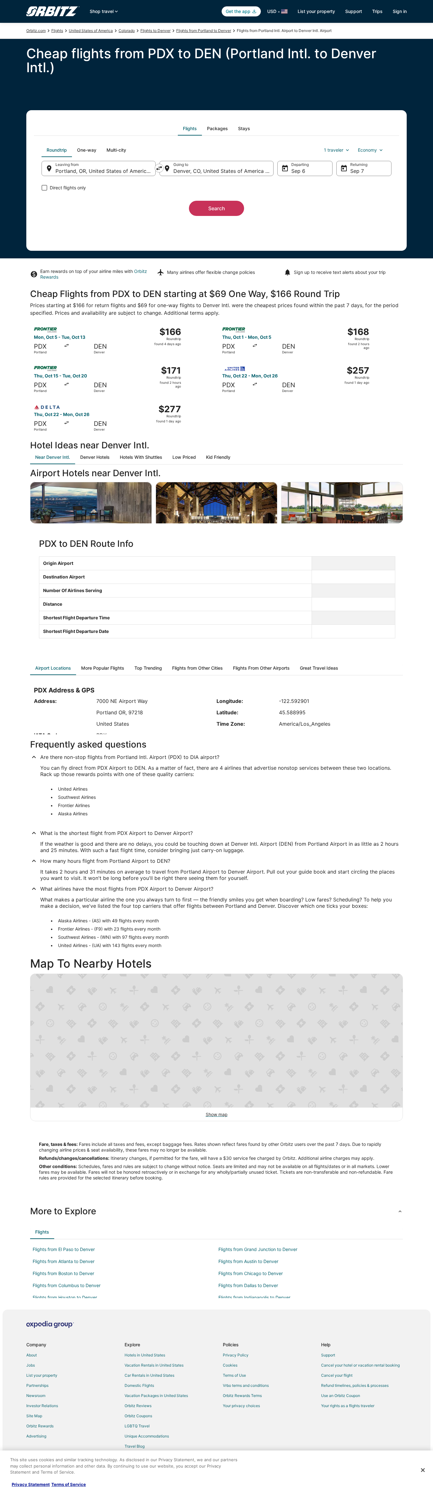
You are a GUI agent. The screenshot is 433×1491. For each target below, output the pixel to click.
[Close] (423, 1470)
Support (353, 11)
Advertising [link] (36, 1436)
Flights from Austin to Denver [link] (248, 1261)
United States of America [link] (91, 30)
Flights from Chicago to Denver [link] (250, 1273)
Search (216, 208)
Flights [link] (57, 30)
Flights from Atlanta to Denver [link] (63, 1261)
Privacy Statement (31, 1484)
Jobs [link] (30, 1365)
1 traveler (333, 150)
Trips (377, 11)
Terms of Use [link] (234, 1375)
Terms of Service (68, 1484)
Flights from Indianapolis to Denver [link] (254, 1297)
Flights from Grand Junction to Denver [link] (257, 1249)
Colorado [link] (127, 30)
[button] (216, 1211)
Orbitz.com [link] (36, 30)
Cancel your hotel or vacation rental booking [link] (360, 1365)
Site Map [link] (34, 1415)
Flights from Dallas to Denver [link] (248, 1285)
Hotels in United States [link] (145, 1355)
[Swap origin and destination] (159, 168)
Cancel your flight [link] (336, 1375)
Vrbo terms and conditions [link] (246, 1385)
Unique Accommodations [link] (147, 1436)
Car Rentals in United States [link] (149, 1375)
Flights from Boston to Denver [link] (63, 1273)
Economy (367, 150)
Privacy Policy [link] (236, 1355)
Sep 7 (357, 171)
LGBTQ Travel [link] (137, 1426)
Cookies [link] (230, 1365)
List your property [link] (41, 1375)
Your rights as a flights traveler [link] (347, 1405)
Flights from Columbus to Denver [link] (66, 1285)
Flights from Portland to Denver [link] (203, 30)
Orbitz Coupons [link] (138, 1415)
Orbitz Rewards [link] (40, 1426)
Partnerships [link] (37, 1385)
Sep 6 (298, 171)
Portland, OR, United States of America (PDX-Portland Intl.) (105, 171)
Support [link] (328, 1355)
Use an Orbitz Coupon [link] (340, 1395)
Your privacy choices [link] (241, 1405)
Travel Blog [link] (135, 1446)
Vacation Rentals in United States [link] (154, 1365)
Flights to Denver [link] (155, 30)
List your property (316, 11)
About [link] (31, 1355)
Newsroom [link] (35, 1395)
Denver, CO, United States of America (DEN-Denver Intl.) (223, 171)
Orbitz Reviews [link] (138, 1405)
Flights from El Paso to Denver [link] (64, 1249)
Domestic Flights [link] (139, 1385)
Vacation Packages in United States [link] (156, 1395)
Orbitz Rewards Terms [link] (242, 1395)
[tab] (190, 129)
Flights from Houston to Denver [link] (65, 1297)
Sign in (400, 11)
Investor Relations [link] (42, 1405)
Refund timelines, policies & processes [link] (355, 1385)
